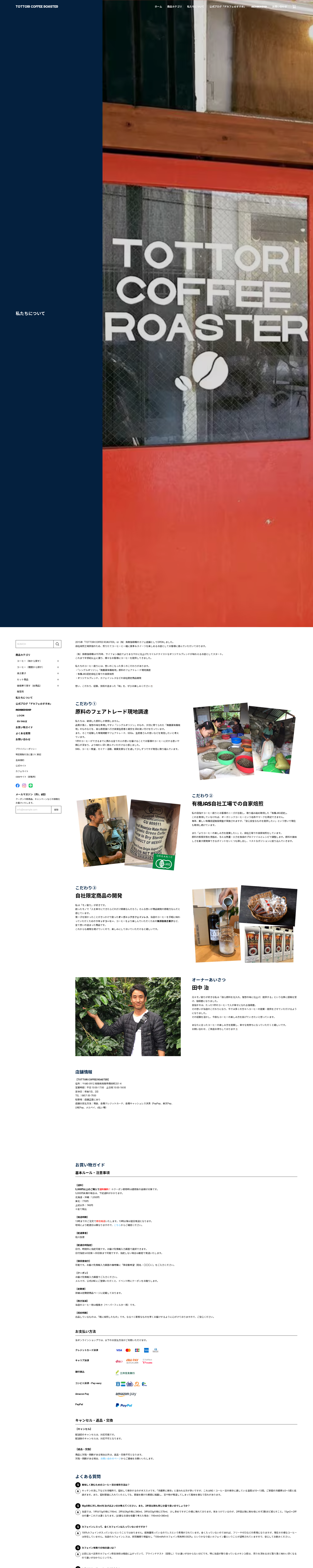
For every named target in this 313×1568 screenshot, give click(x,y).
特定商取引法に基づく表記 (28, 754)
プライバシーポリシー (26, 749)
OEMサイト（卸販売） (26, 777)
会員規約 (20, 760)
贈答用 (20, 691)
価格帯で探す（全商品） (29, 685)
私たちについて (195, 6)
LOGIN (20, 715)
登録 (56, 809)
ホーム (158, 6)
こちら (117, 1225)
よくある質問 (23, 733)
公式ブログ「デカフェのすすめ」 (227, 6)
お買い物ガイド (24, 727)
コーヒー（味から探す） (29, 661)
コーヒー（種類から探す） (30, 667)
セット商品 (22, 679)
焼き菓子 (21, 673)
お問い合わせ (279, 6)
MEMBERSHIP (259, 6)
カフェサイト (22, 771)
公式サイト (21, 766)
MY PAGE (22, 721)
